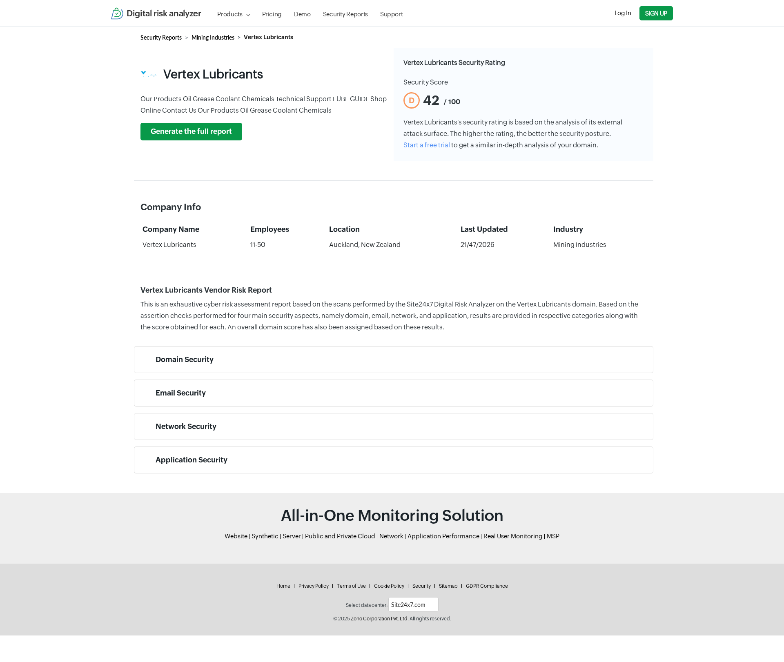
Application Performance (443, 536)
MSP (553, 536)
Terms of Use (351, 586)
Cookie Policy (389, 586)
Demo (302, 14)
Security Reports (345, 14)
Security (421, 586)
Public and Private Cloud (340, 536)
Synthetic (265, 536)
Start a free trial (426, 145)
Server (292, 536)
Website (236, 536)
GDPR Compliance (487, 586)
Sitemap (448, 586)
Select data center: (367, 605)
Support (391, 14)
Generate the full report (191, 131)
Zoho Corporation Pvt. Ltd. (380, 619)
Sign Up (656, 13)
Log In (623, 12)
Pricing (272, 14)
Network (391, 536)
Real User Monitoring (513, 536)
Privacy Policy (313, 586)
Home (283, 586)
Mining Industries (213, 37)
